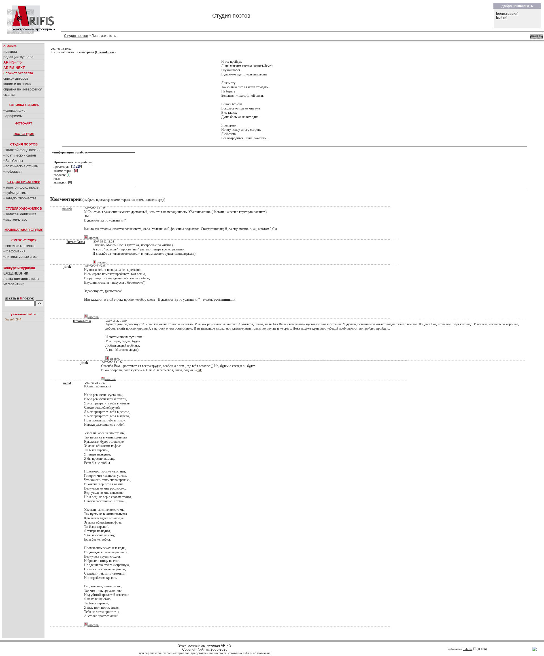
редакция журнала (18, 57)
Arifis (205, 649)
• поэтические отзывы (21, 166)
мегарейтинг (13, 284)
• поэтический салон (19, 155)
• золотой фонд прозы (21, 187)
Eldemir (467, 649)
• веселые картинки (19, 246)
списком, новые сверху (147, 200)
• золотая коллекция (19, 214)
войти (501, 18)
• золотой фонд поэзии (22, 150)
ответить (93, 237)
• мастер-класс (15, 220)
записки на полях (17, 84)
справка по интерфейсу (22, 89)
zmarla (67, 209)
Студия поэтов (76, 36)
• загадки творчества (20, 198)
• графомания (14, 251)
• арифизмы (13, 116)
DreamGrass (105, 52)
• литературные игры (20, 257)
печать (536, 36)
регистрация (507, 14)
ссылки (9, 95)
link (199, 370)
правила (10, 52)
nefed (67, 383)
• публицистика (15, 193)
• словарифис (14, 111)
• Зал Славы (13, 161)
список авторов (15, 79)
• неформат (12, 172)
